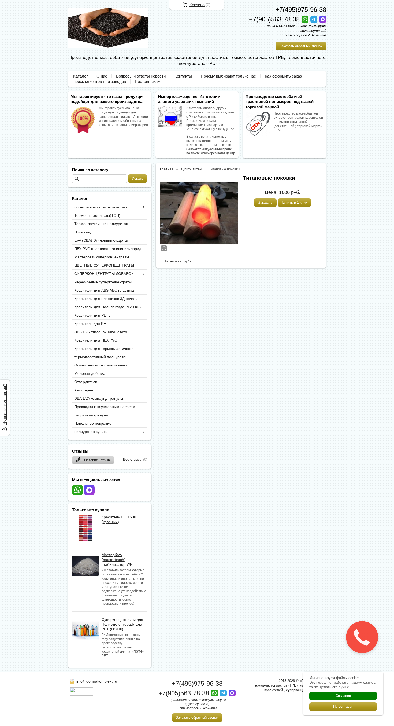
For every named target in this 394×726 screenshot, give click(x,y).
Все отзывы (132, 459)
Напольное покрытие (92, 423)
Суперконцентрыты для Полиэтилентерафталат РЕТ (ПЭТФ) (123, 624)
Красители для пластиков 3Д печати (106, 298)
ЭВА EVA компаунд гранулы (98, 398)
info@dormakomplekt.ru (96, 681)
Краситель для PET (91, 323)
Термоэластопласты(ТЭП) (97, 215)
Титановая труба (178, 261)
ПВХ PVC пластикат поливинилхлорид (107, 249)
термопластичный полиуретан (101, 357)
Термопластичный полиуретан (101, 224)
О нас (101, 76)
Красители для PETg (92, 315)
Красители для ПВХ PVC (95, 340)
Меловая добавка (89, 373)
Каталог (80, 76)
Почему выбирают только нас (228, 76)
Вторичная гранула (91, 415)
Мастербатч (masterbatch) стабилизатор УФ (117, 560)
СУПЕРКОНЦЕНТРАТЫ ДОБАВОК (103, 274)
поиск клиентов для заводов (99, 81)
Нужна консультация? (4, 404)
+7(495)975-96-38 (301, 9)
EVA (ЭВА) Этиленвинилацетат (101, 240)
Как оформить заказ (283, 76)
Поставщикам (147, 81)
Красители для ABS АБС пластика (104, 290)
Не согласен (343, 707)
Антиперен (83, 390)
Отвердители (85, 382)
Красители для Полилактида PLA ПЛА (107, 307)
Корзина (197, 4)
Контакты (183, 76)
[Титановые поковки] (199, 213)
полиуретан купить (90, 432)
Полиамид (83, 232)
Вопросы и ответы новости (141, 76)
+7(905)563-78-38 (275, 19)
